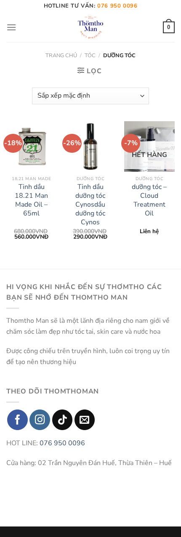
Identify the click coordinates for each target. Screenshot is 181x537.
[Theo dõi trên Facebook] (17, 419)
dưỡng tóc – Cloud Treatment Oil (149, 200)
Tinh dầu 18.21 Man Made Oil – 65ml (31, 200)
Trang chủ (61, 55)
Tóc (90, 55)
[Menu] (11, 27)
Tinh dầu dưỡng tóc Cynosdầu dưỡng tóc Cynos (90, 204)
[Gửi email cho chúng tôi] (85, 419)
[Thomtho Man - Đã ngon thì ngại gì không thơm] (90, 27)
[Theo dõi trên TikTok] (62, 419)
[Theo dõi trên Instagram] (39, 419)
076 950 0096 (62, 443)
